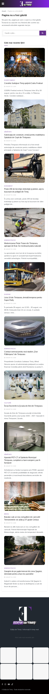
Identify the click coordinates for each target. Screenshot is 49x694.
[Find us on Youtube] (9, 684)
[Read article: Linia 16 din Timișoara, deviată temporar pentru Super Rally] (24, 276)
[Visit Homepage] (26, 3)
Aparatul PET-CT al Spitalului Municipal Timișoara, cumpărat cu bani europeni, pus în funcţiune (22, 460)
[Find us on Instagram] (5, 684)
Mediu (6, 514)
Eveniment (8, 186)
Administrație (10, 240)
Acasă (4, 11)
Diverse (7, 294)
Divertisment (9, 80)
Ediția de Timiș (8, 689)
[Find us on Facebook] (2, 684)
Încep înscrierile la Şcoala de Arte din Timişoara (23, 406)
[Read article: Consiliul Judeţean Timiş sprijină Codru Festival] (24, 62)
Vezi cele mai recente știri (24, 637)
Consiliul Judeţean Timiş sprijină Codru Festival (23, 83)
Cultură (7, 403)
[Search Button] (42, 33)
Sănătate (8, 132)
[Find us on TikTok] (12, 684)
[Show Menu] (3, 3)
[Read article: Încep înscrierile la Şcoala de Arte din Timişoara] (24, 385)
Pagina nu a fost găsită (15, 11)
